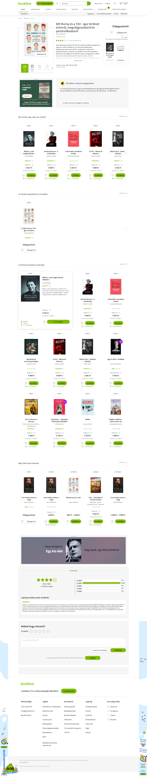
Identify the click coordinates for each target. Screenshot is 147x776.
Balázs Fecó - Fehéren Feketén (118, 152)
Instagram (114, 711)
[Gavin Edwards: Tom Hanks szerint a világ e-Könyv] (51, 485)
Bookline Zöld (48, 711)
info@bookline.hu (27, 711)
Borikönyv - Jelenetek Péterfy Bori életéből (59, 420)
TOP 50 (66, 732)
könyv (29, 126)
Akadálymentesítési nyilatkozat (50, 744)
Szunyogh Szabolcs (116, 424)
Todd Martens (31, 426)
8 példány (75, 521)
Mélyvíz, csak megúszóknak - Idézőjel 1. (29, 152)
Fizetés (88, 711)
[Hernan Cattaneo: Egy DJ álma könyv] (116, 346)
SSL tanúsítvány (24, 762)
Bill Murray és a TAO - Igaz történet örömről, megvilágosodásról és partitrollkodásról (29, 229)
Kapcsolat (89, 724)
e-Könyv (51, 472)
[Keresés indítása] (89, 3)
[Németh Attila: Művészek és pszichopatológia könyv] (31, 346)
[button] (52, 68)
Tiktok (112, 715)
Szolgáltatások (91, 707)
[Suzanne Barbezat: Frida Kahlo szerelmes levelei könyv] (73, 139)
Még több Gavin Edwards (28, 463)
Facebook (113, 707)
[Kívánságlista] (115, 3)
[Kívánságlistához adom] (112, 32)
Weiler (87, 419)
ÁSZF (44, 737)
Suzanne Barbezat (73, 156)
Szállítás (89, 715)
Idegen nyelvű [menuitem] (88, 9)
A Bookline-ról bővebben (52, 707)
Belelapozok (41, 54)
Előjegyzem (122, 32)
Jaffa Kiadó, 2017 (60, 36)
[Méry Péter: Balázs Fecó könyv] (118, 139)
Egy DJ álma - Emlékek (116, 359)
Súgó (87, 728)
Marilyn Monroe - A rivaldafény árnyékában (51, 152)
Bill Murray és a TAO (73, 497)
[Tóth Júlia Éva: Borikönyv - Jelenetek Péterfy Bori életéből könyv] (59, 407)
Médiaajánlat (47, 724)
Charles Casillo (51, 156)
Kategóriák (24, 14)
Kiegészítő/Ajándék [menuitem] (119, 9)
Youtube (113, 719)
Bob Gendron (34, 424)
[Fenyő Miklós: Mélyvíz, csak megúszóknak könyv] (29, 139)
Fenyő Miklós (29, 156)
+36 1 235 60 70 (26, 707)
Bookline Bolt (26, 715)
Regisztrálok (98, 3)
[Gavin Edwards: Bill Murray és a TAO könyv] (35, 38)
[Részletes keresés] (57, 3)
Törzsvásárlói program (104, 14)
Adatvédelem (47, 732)
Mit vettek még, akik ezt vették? (32, 117)
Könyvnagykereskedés (51, 728)
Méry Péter (118, 156)
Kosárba (121, 60)
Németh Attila (31, 364)
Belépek (107, 3)
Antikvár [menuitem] (75, 9)
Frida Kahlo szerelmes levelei (73, 152)
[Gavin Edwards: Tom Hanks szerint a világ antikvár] (118, 485)
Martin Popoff (95, 156)
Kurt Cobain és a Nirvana (31, 420)
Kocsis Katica (87, 424)
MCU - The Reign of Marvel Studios (96, 498)
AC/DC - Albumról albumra (95, 152)
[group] (24, 68)
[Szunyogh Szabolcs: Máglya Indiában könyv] (116, 407)
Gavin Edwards (29, 233)
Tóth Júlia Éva (59, 424)
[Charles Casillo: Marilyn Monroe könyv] (51, 139)
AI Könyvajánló (46, 3)
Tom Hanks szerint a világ (29, 498)
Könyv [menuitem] (23, 9)
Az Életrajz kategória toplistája (31, 265)
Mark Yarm (26, 424)
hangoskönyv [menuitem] (61, 9)
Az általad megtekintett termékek (33, 194)
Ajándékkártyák (69, 711)
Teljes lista (122, 116)
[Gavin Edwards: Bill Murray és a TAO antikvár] (73, 485)
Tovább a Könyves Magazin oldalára (75, 103)
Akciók (116, 14)
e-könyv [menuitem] (48, 9)
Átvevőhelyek (90, 719)
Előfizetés (124, 14)
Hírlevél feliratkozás (71, 724)
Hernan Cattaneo (115, 364)
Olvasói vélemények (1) (74, 40)
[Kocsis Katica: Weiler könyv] (87, 407)
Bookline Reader (70, 715)
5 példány (120, 521)
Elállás (88, 732)
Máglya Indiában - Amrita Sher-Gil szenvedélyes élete (116, 420)
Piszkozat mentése (99, 650)
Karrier (45, 715)
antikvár (73, 472)
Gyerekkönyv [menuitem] (35, 9)
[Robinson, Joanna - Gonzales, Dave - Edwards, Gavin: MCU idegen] (96, 485)
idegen (96, 472)
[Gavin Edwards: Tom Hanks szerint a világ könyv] (29, 485)
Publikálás (118, 650)
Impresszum (47, 719)
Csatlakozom (68, 691)
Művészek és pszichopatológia (31, 360)
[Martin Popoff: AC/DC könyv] (96, 139)
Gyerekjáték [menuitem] (103, 8)
